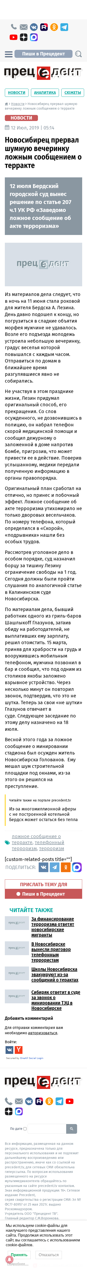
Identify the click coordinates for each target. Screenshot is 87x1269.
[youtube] (13, 37)
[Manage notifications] (9, 1259)
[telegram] (64, 27)
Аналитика (45, 92)
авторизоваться (42, 1033)
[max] (34, 37)
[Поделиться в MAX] (77, 867)
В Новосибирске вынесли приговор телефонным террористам (51, 952)
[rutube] (44, 27)
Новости (16, 92)
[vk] (34, 27)
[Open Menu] (9, 54)
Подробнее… (18, 1264)
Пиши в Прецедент (43, 54)
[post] (24, 27)
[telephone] (13, 27)
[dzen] (24, 37)
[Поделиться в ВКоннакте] (43, 867)
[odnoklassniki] (54, 27)
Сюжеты (73, 92)
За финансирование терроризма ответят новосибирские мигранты (52, 927)
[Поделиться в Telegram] (54, 867)
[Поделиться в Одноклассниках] (66, 867)
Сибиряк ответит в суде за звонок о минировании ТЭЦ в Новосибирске (55, 1000)
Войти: (11, 1042)
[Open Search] (78, 54)
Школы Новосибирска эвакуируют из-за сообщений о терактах (54, 974)
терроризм (51, 848)
